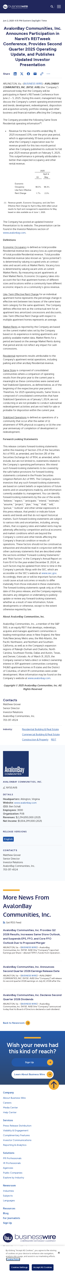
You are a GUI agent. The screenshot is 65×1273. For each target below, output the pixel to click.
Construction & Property (35, 739)
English (8, 839)
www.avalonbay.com (14, 232)
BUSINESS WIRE (33, 83)
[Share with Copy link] (41, 73)
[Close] (59, 1252)
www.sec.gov (49, 573)
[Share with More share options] (48, 73)
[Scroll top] (54, 1085)
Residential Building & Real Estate (40, 729)
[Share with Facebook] (28, 73)
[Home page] (15, 7)
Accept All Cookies (42, 1267)
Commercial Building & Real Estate (41, 734)
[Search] (52, 6)
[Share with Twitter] (21, 73)
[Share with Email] (35, 73)
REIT (53, 739)
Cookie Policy (13, 1259)
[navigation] (59, 7)
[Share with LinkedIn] (15, 73)
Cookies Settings (19, 1267)
